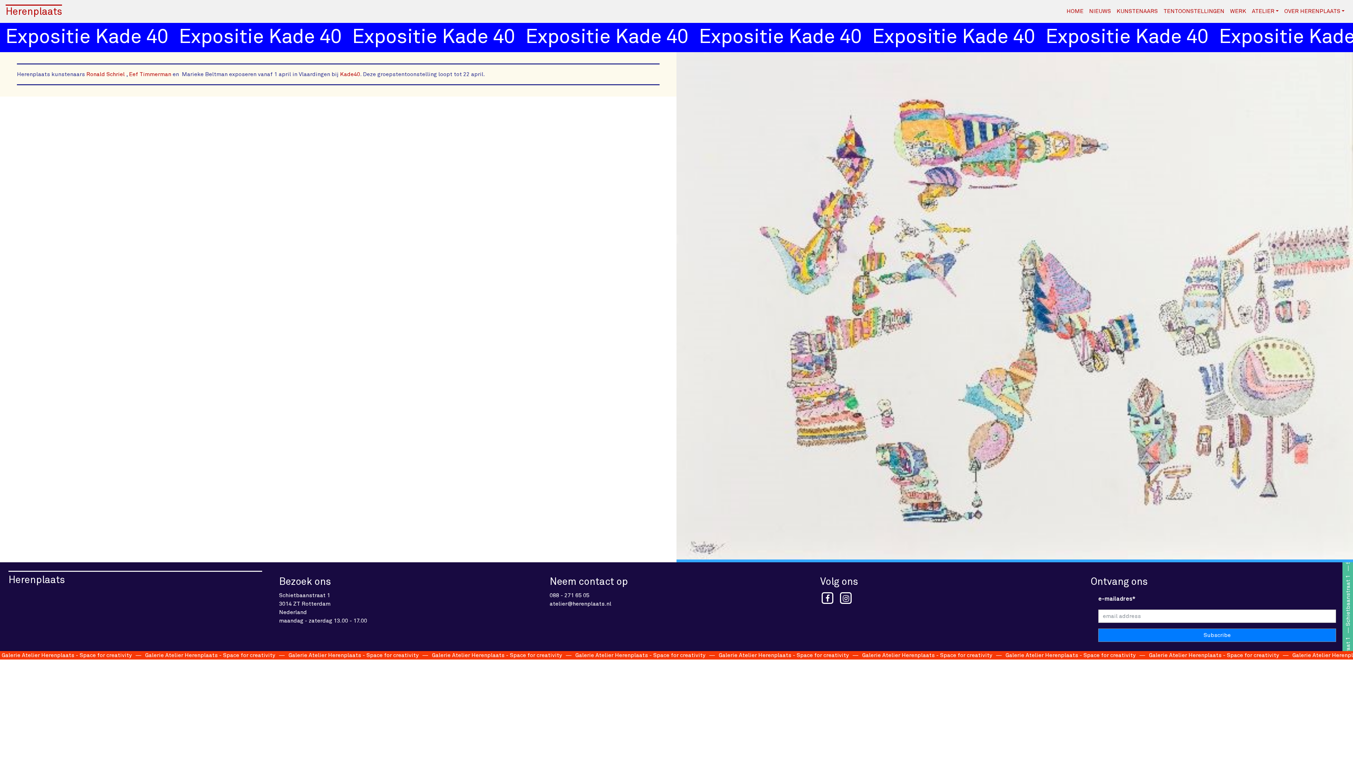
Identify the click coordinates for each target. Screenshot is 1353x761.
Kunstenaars (1137, 11)
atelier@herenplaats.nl (580, 604)
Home (1075, 11)
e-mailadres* (1116, 599)
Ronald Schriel (105, 74)
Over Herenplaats (1312, 11)
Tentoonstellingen (1193, 11)
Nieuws (1100, 11)
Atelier (1263, 11)
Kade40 (350, 74)
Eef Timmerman (149, 74)
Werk (1238, 11)
